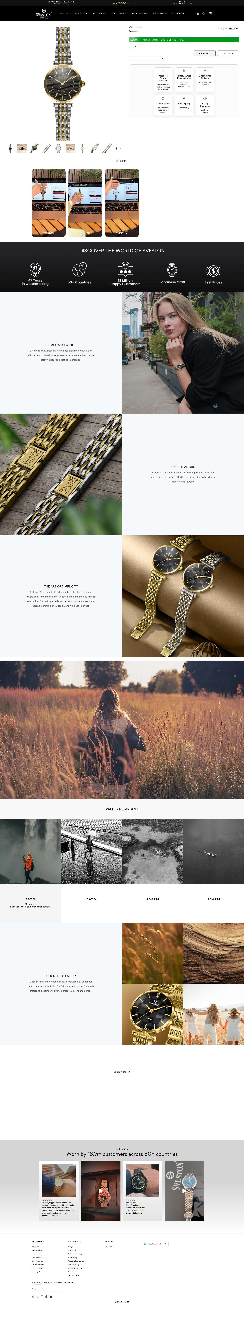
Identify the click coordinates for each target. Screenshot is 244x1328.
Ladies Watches (37, 1261)
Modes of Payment (75, 1268)
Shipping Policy (73, 1264)
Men (113, 13)
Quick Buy (68, 1131)
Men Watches (37, 1257)
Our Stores (109, 1246)
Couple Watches (38, 1264)
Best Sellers (81, 13)
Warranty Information (76, 1261)
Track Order (177, 13)
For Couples (159, 13)
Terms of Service (74, 1275)
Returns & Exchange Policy (77, 1253)
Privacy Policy (73, 1271)
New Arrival (99, 13)
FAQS (70, 1246)
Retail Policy (72, 1257)
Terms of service (37, 1268)
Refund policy (37, 1271)
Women (123, 13)
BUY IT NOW (228, 53)
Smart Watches (140, 13)
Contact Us (72, 1250)
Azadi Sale (65, 13)
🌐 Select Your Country (153, 1243)
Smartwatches (37, 1250)
